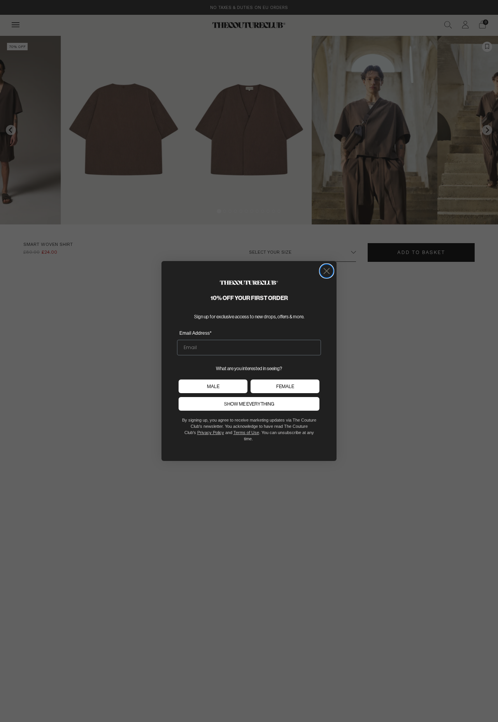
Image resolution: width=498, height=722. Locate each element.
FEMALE (285, 386)
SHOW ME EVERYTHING (249, 404)
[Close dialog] (326, 271)
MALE (213, 386)
